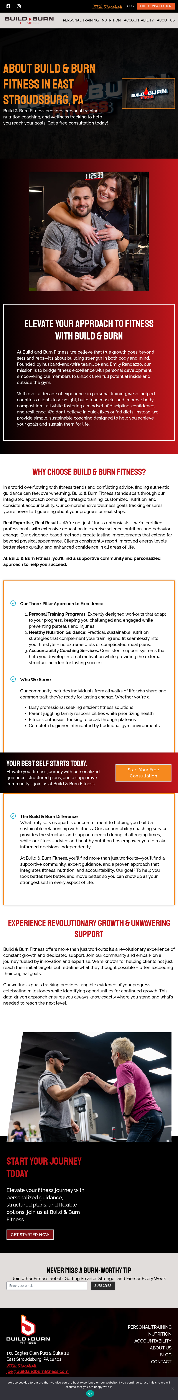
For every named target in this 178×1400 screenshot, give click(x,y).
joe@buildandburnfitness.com (38, 1371)
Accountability (139, 20)
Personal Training (81, 20)
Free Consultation (155, 6)
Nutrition (111, 20)
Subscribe (102, 1285)
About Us (166, 20)
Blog (130, 6)
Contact (161, 1361)
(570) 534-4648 (107, 6)
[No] (172, 1388)
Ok (90, 1393)
